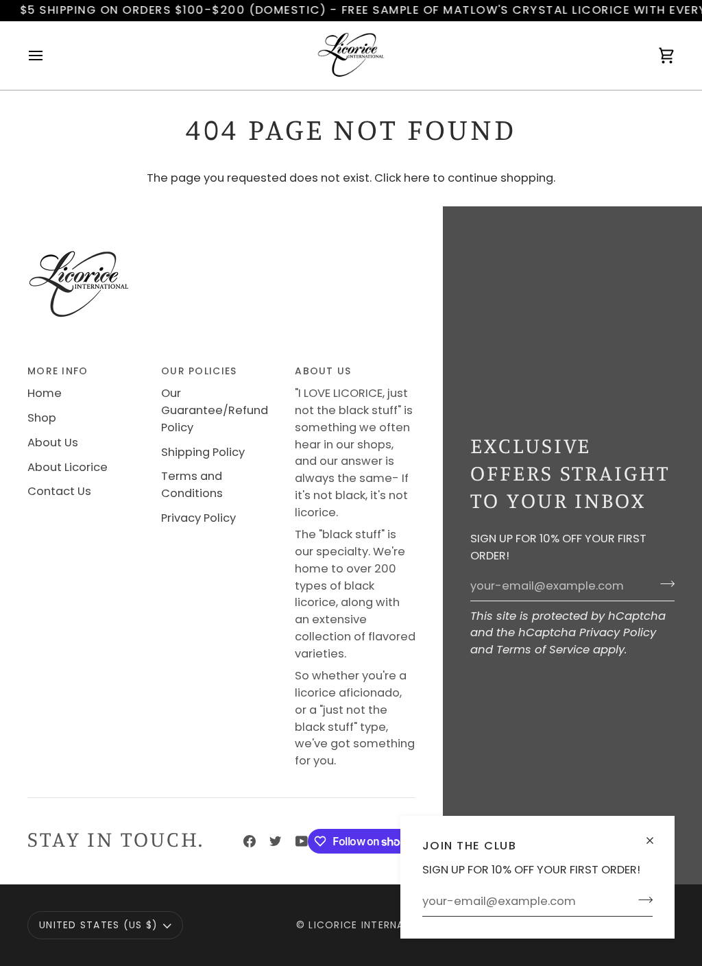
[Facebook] (249, 841)
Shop (41, 418)
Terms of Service (543, 649)
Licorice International (375, 925)
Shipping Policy (203, 452)
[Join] (641, 899)
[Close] (656, 835)
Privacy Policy (617, 632)
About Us (52, 442)
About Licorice (67, 467)
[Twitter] (275, 841)
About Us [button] (323, 371)
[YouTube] (301, 841)
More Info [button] (57, 371)
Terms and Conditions (192, 484)
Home (44, 393)
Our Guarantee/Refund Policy (214, 410)
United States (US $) (98, 925)
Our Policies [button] (199, 371)
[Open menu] (48, 55)
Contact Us (59, 491)
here (417, 178)
